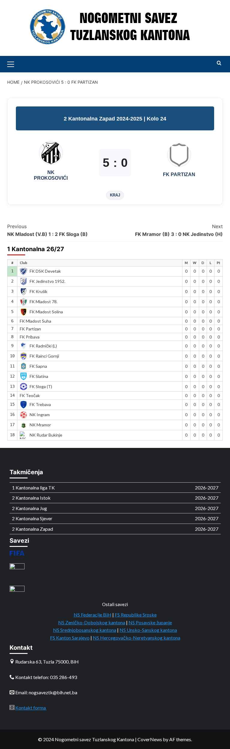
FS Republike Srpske (136, 614)
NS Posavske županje (150, 622)
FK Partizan (30, 328)
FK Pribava (30, 336)
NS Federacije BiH (92, 614)
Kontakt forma (31, 707)
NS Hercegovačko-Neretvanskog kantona (136, 637)
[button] (13, 63)
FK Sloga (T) (41, 386)
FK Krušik (38, 291)
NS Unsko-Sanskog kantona (148, 630)
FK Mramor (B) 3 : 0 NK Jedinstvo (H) (179, 230)
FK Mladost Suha (35, 321)
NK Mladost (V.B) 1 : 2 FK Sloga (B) (47, 230)
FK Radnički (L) (43, 345)
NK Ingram (40, 414)
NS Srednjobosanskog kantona (84, 630)
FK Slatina (39, 376)
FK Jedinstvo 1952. (47, 281)
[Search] (219, 63)
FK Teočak (30, 395)
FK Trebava (40, 404)
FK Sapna (38, 366)
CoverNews (149, 739)
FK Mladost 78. (44, 301)
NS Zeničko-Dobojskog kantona (91, 622)
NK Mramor (40, 424)
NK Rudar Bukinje (46, 434)
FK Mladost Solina (46, 311)
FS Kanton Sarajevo (70, 637)
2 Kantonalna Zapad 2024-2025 (104, 119)
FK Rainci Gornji (44, 356)
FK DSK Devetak (45, 271)
